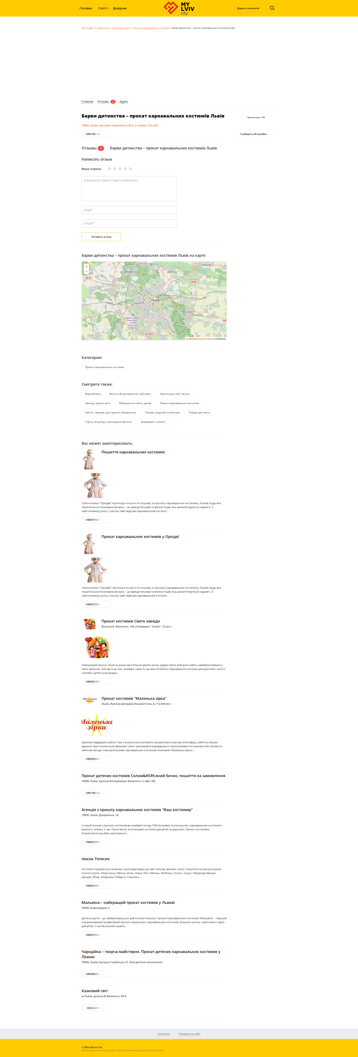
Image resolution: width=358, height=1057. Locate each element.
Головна (86, 8)
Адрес (124, 101)
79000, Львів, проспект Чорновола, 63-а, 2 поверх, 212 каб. (120, 125)
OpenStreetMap (205, 338)
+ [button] (86, 266)
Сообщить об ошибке (253, 134)
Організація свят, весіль (175, 394)
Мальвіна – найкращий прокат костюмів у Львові (128, 902)
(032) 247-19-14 (96, 1008)
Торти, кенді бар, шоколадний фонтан (108, 422)
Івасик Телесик (96, 858)
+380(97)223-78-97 (96, 935)
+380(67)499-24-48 (96, 842)
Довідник (120, 8)
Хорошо (122, 168)
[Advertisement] (179, 64)
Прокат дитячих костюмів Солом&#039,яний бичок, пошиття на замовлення (153, 775)
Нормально (117, 168)
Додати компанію (248, 8)
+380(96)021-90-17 (96, 759)
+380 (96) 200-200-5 (97, 134)
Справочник (102, 27)
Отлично (127, 168)
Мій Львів (87, 27)
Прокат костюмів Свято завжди (131, 621)
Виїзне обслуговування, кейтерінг (130, 394)
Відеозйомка (93, 394)
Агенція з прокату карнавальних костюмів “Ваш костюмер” (137, 809)
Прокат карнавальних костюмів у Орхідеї (140, 536)
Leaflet (189, 338)
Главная (87, 101)
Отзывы (103, 101)
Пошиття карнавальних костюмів (133, 451)
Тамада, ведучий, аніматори (162, 412)
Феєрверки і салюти (153, 422)
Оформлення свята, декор (135, 403)
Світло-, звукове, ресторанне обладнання (110, 412)
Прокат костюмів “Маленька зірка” (134, 698)
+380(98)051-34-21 (96, 974)
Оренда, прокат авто (97, 403)
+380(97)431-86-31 (96, 885)
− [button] (86, 271)
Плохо (112, 168)
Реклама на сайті (189, 1034)
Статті (102, 8)
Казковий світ (95, 990)
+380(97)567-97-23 (96, 520)
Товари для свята (199, 412)
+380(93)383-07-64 (96, 681)
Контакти (164, 1034)
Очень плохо (107, 168)
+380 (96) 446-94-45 (97, 793)
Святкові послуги (121, 27)
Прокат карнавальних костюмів (151, 27)
